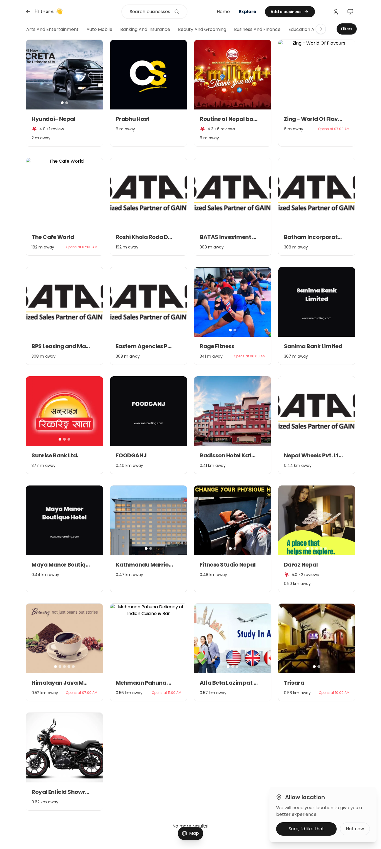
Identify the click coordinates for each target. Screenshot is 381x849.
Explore (247, 11)
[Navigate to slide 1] (62, 102)
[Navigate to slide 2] (66, 102)
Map (194, 833)
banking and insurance (145, 29)
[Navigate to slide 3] (321, 102)
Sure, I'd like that (306, 829)
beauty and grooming (202, 29)
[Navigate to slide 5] (325, 548)
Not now (355, 829)
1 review (56, 129)
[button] (44, 12)
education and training (313, 29)
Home (223, 11)
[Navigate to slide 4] (321, 548)
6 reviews (226, 129)
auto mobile (99, 29)
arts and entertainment (52, 29)
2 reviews (310, 574)
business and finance (257, 29)
